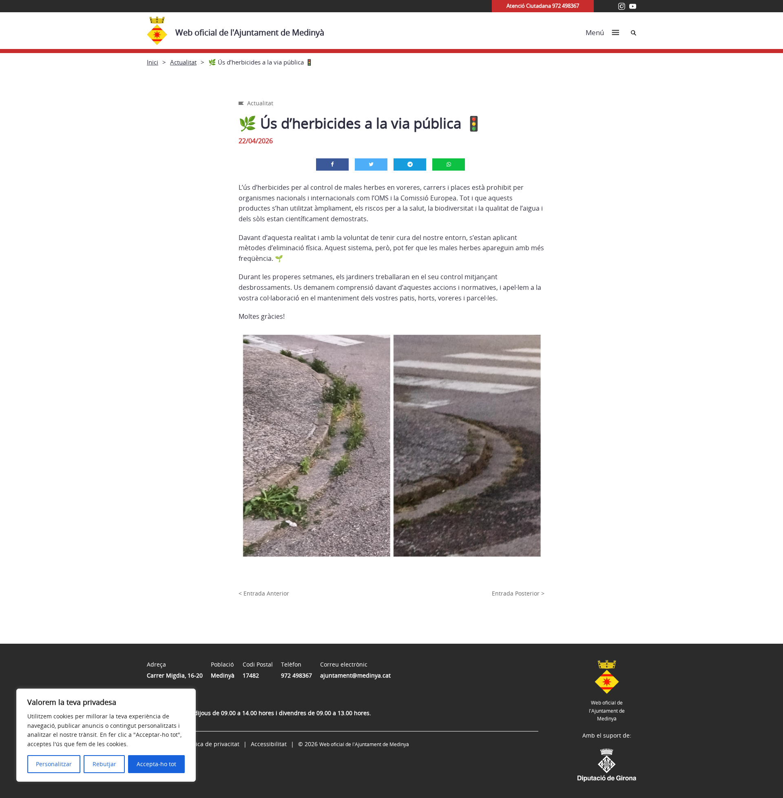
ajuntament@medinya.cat (355, 675)
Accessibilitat (269, 744)
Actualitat (183, 62)
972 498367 (296, 675)
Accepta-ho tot (156, 764)
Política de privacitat (211, 744)
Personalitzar (54, 764)
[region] (106, 735)
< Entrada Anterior (264, 593)
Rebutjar (104, 764)
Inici (152, 62)
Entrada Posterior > (518, 593)
